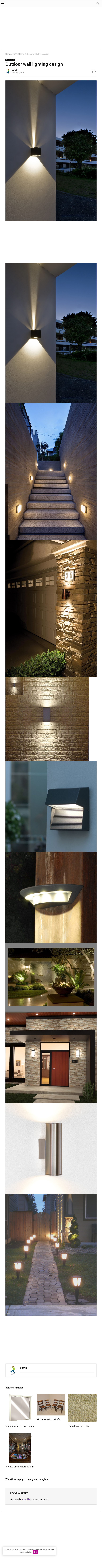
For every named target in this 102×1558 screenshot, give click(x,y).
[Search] (98, 3)
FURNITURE (18, 54)
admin (15, 70)
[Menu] (3, 3)
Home (8, 54)
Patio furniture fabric (79, 1426)
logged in (26, 1499)
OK (35, 1552)
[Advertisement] (51, 27)
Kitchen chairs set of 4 (49, 1419)
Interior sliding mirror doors (19, 1426)
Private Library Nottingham (19, 1466)
